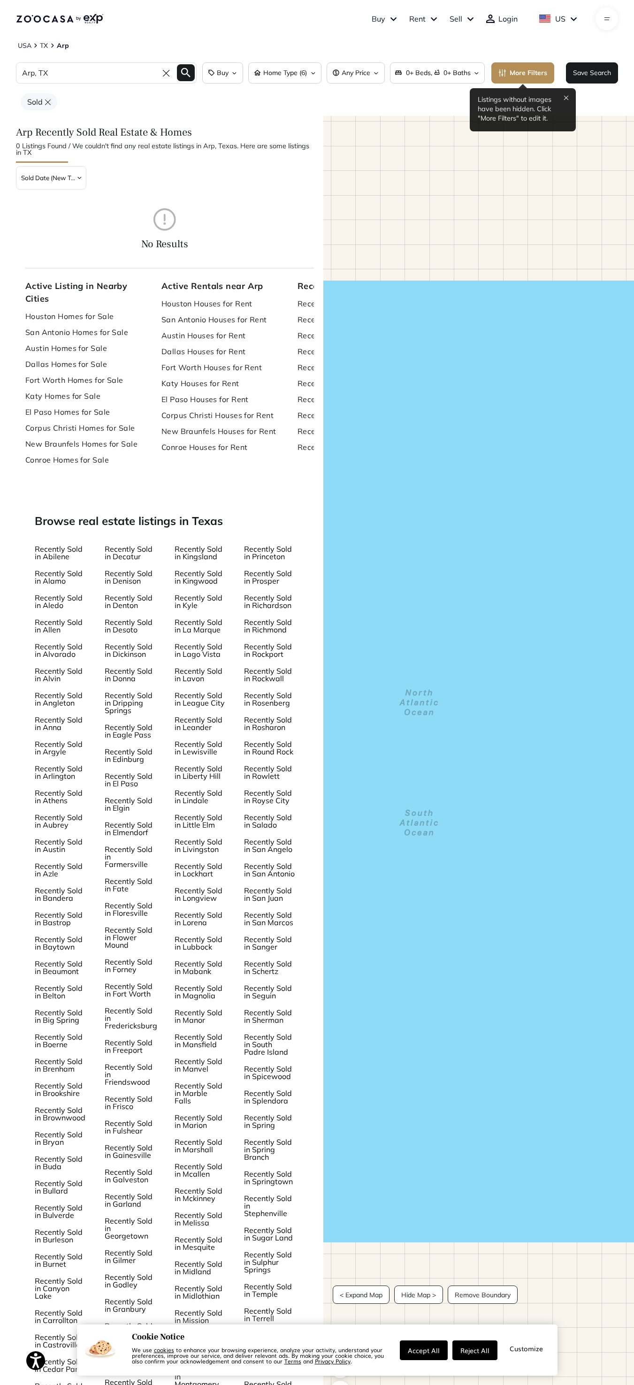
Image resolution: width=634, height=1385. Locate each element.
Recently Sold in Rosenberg (268, 699)
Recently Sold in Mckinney (198, 1194)
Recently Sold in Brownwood (60, 1113)
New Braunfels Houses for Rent (218, 431)
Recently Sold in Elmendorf (129, 828)
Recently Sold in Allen (59, 625)
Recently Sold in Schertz (268, 967)
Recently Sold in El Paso (129, 779)
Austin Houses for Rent (203, 335)
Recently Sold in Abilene (59, 552)
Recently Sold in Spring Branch (268, 1149)
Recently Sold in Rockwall (268, 674)
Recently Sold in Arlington (59, 772)
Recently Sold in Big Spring (59, 1016)
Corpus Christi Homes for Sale (80, 428)
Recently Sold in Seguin (268, 991)
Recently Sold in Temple (268, 1290)
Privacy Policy (333, 1361)
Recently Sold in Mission (198, 1316)
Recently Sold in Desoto (129, 625)
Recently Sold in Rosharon (268, 723)
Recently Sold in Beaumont (59, 967)
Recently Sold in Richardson (268, 601)
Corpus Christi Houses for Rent (217, 415)
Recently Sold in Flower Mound (129, 937)
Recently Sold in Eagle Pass (129, 731)
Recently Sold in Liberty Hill (198, 772)
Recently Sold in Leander (198, 723)
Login (508, 18)
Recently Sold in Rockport (268, 650)
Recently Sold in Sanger (268, 943)
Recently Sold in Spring (268, 1121)
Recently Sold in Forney (129, 965)
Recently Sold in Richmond (268, 625)
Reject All (474, 1350)
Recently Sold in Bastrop (59, 918)
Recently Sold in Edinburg (129, 755)
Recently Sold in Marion (198, 1121)
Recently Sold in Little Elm (198, 821)
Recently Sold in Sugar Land (268, 1233)
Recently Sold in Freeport (129, 1046)
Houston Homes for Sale (69, 316)
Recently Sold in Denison (129, 577)
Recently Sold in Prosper (268, 577)
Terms (292, 1361)
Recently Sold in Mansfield (198, 1040)
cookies (164, 1350)
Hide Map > (418, 1295)
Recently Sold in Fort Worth (129, 990)
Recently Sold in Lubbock (198, 943)
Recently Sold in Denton (129, 601)
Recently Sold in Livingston (198, 845)
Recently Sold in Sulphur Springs (268, 1262)
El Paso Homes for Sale (67, 412)
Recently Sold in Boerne (59, 1040)
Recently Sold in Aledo (59, 601)
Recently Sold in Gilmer (129, 1256)
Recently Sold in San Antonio (269, 869)
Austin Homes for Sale (66, 348)
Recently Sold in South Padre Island (268, 1044)
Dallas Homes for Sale (66, 364)
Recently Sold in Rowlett (268, 772)
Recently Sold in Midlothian (198, 1292)
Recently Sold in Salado (268, 821)
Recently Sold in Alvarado (59, 650)
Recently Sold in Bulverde (59, 1211)
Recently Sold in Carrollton (59, 1316)
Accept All (424, 1350)
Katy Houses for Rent (200, 383)
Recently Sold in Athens (59, 796)
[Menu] (607, 18)
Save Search (592, 72)
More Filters (528, 72)
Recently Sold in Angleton (59, 699)
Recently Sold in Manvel (198, 1065)
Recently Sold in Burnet (59, 1260)
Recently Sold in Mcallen (198, 1170)
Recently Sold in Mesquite (198, 1243)
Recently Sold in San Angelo (268, 845)
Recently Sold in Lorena (198, 918)
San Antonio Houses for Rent (214, 319)
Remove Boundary (483, 1295)
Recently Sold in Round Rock (268, 747)
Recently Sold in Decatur (129, 552)
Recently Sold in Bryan (59, 1138)
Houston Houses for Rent (206, 303)
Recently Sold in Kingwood (198, 577)
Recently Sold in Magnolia (198, 991)
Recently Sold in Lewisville (198, 747)
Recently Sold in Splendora (268, 1096)
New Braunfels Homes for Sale (81, 444)
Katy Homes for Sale (62, 396)
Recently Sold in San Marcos (268, 918)
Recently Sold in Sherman (268, 1016)
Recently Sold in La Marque (198, 625)
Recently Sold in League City (200, 699)
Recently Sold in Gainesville (129, 1151)
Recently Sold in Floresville (129, 909)
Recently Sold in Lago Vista (198, 650)
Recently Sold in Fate (129, 884)
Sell (456, 18)
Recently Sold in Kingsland (198, 552)
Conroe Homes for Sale (67, 459)
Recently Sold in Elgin (129, 804)
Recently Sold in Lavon (198, 674)
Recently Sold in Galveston (129, 1175)
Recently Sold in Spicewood (268, 1072)
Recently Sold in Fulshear (129, 1127)
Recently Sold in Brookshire (59, 1089)
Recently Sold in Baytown (59, 943)
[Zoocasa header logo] (59, 18)
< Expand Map (361, 1295)
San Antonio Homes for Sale (76, 332)
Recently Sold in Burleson (59, 1235)
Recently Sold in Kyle (198, 601)
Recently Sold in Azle (59, 869)
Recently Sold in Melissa (198, 1218)
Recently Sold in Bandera (59, 894)
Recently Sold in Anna (59, 723)
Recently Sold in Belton (59, 991)
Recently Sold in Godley (129, 1280)
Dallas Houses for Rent (203, 351)
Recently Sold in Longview (198, 894)
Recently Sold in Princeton (268, 552)
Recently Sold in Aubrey (59, 821)
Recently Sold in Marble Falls (198, 1093)
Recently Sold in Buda (59, 1162)
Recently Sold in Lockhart (198, 869)
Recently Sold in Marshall (198, 1145)
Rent (417, 18)
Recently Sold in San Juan (268, 894)
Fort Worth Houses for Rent (211, 367)
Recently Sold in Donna (129, 674)
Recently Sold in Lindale (198, 796)
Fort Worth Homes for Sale (74, 380)
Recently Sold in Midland (198, 1267)
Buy (378, 18)
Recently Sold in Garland (129, 1200)
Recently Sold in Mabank (198, 967)
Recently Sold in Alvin (59, 674)
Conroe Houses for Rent (204, 447)
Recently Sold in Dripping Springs (129, 703)
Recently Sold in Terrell (268, 1314)
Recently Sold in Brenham (59, 1065)
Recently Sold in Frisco (129, 1102)
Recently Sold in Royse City (268, 796)
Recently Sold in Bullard (59, 1187)
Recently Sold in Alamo (59, 577)
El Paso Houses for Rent (205, 399)
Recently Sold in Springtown (268, 1177)
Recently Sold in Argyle (59, 747)
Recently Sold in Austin (59, 845)
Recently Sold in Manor (198, 1016)
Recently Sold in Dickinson (129, 650)
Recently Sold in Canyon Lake (59, 1288)
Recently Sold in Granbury (129, 1305)
